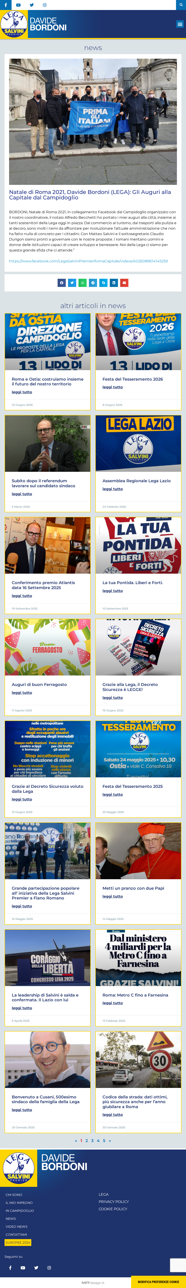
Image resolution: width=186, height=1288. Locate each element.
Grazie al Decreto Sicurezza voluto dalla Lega (47, 789)
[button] (181, 5)
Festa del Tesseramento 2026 (133, 379)
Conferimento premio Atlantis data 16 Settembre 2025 (43, 585)
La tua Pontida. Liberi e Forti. (133, 582)
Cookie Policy (113, 1209)
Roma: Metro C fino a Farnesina (135, 995)
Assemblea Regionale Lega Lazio (137, 480)
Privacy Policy (114, 1202)
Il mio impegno (19, 1203)
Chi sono (14, 1195)
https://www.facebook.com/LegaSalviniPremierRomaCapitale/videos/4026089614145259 (88, 261)
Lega (103, 1194)
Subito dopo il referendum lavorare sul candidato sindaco (43, 483)
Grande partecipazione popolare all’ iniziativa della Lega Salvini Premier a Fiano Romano (45, 893)
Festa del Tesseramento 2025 (133, 786)
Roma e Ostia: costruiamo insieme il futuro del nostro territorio (47, 382)
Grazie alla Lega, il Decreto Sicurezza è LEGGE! (130, 687)
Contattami (16, 1235)
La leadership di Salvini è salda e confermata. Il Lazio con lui (45, 998)
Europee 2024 (18, 1242)
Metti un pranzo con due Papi (133, 888)
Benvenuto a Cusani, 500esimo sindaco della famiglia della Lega (46, 1100)
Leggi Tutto (22, 392)
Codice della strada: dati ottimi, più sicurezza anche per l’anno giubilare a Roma (135, 1102)
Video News (16, 1227)
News (11, 1219)
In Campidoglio (20, 1211)
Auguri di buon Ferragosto (39, 684)
